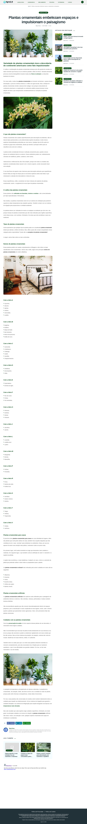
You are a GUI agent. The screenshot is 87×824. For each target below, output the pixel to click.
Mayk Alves (38, 25)
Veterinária (61, 2)
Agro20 (29, 6)
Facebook (12, 723)
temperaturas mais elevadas (11, 706)
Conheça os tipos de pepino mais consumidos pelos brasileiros (26, 755)
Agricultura (20, 2)
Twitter (20, 723)
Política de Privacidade (37, 811)
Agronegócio (31, 2)
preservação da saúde (15, 623)
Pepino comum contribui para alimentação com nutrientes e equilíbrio (43, 755)
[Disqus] (43, 780)
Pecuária (51, 2)
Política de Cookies (50, 811)
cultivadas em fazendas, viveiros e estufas (26, 193)
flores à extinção (36, 74)
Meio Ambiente (42, 2)
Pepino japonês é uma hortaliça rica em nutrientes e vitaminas (11, 755)
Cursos (70, 2)
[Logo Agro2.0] (8, 2)
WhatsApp (28, 723)
